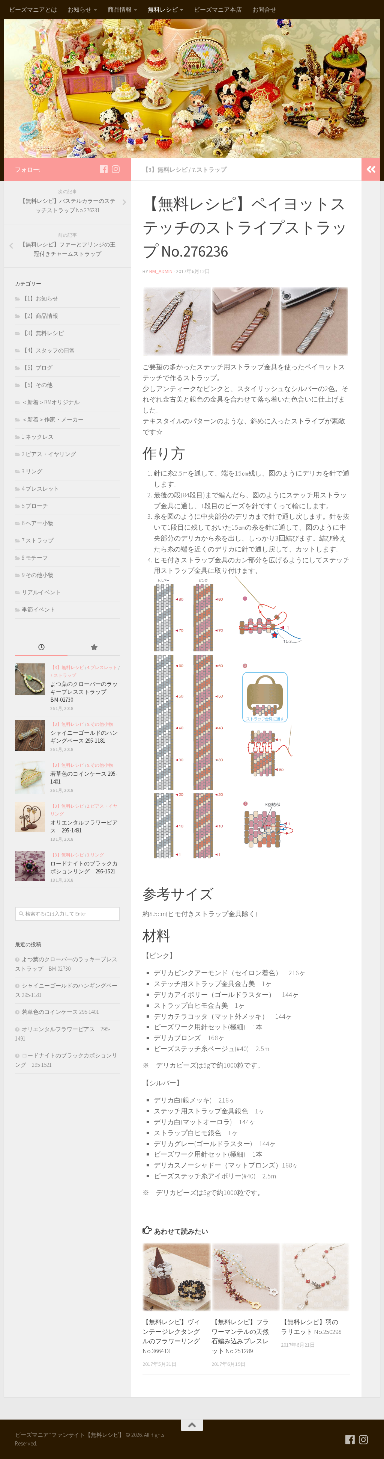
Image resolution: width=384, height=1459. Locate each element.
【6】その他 (37, 384)
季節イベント (39, 609)
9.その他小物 (38, 574)
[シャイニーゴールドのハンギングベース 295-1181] (30, 735)
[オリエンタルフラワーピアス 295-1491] (30, 817)
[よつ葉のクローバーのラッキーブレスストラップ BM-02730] (30, 679)
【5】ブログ (37, 367)
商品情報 (120, 9)
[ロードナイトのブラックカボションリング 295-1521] (30, 866)
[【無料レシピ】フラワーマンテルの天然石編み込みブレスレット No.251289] (246, 1277)
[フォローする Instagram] (115, 169)
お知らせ (80, 9)
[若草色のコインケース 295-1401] (30, 777)
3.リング (32, 471)
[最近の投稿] (41, 648)
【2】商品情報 (40, 315)
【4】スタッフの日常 (48, 350)
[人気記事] (94, 648)
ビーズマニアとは (33, 9)
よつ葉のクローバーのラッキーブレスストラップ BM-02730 (84, 691)
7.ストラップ (209, 169)
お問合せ (264, 9)
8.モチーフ (35, 557)
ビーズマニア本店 (218, 9)
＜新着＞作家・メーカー (53, 419)
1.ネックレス (38, 436)
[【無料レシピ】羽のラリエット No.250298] (315, 1277)
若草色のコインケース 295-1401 (60, 1011)
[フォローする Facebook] (103, 169)
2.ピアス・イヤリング (49, 454)
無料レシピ (163, 9)
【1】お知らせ (40, 298)
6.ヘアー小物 (38, 523)
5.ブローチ (35, 505)
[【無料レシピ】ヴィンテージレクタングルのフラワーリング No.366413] (176, 1277)
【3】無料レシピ (165, 169)
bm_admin (160, 271)
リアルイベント (41, 592)
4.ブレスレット (40, 488)
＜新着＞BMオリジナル (51, 402)
